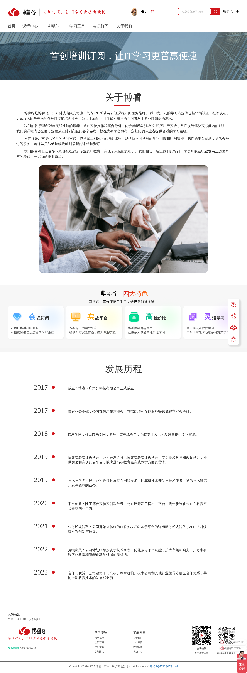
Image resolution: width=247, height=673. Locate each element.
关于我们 (137, 637)
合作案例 (137, 642)
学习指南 (99, 647)
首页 (11, 26)
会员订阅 (99, 642)
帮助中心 (137, 651)
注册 (235, 11)
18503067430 (28, 648)
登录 (226, 11)
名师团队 (99, 651)
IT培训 (11, 619)
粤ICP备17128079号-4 (164, 666)
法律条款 (137, 647)
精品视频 (99, 637)
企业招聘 (21, 619)
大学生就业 (35, 619)
